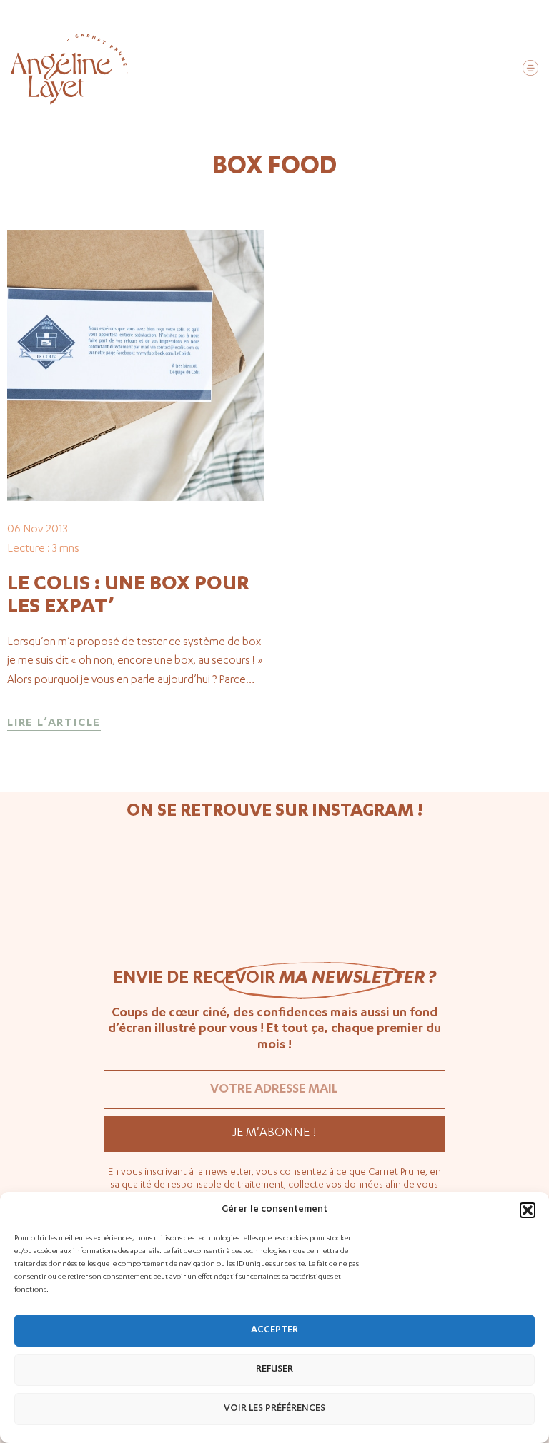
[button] (527, 1210)
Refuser (274, 1369)
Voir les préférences (274, 1409)
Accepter (274, 1330)
